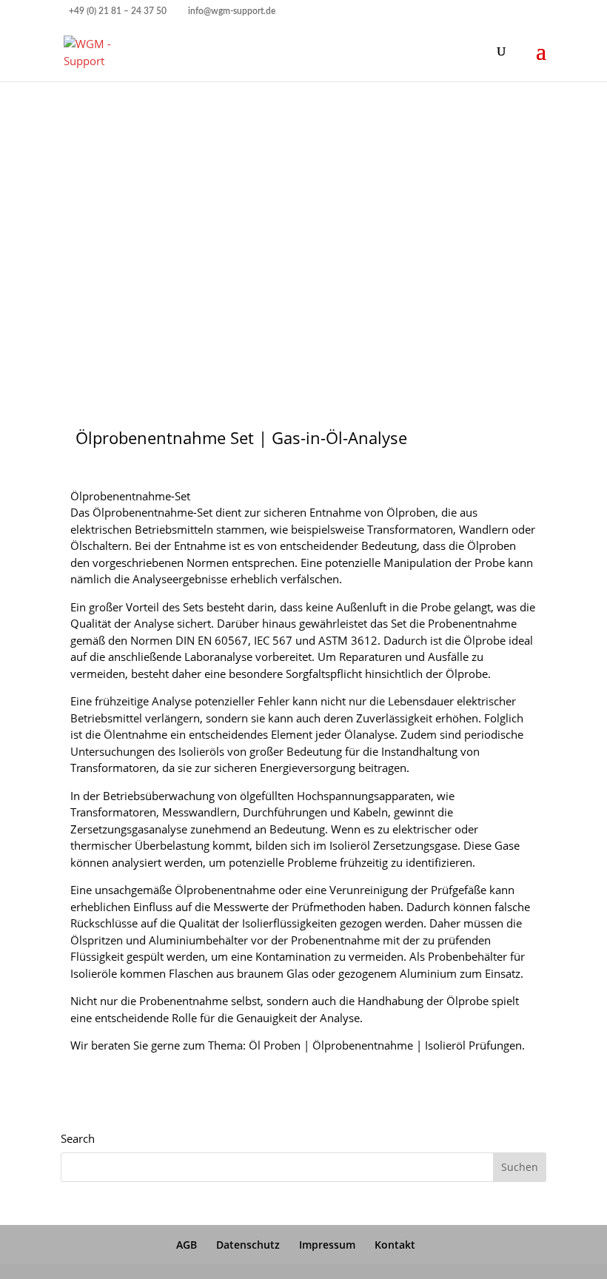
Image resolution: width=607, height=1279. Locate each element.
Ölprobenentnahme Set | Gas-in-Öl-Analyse (241, 437)
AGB (186, 1245)
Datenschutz (248, 1245)
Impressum (327, 1245)
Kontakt (395, 1245)
